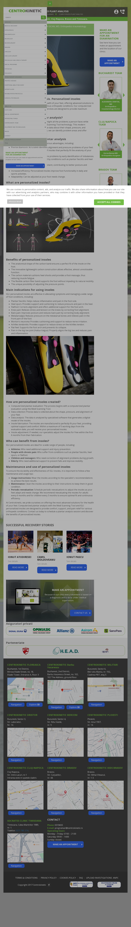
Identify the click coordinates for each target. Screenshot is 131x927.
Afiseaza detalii (15, 201)
